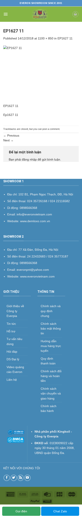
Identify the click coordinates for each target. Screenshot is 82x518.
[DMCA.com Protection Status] (15, 439)
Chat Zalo (60, 511)
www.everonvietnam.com (37, 276)
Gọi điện (21, 511)
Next (8, 140)
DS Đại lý (13, 359)
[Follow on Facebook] (6, 478)
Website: (13, 276)
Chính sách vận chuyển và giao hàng (51, 393)
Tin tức (11, 323)
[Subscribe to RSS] (20, 478)
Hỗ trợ (11, 331)
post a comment (50, 129)
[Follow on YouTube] (27, 478)
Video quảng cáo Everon (15, 369)
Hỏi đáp (12, 351)
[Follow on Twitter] (13, 478)
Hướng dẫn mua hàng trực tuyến (51, 346)
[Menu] (5, 14)
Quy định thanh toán (48, 361)
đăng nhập (29, 159)
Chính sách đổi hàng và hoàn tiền (51, 376)
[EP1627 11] (41, 74)
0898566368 (28, 263)
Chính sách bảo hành (48, 408)
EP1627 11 (65, 38)
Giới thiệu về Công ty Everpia (15, 311)
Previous (11, 135)
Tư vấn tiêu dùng (14, 341)
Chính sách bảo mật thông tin (51, 328)
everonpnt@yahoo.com (33, 269)
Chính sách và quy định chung (51, 311)
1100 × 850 (45, 38)
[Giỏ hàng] (75, 14)
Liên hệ (12, 379)
